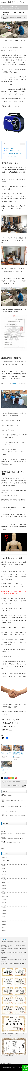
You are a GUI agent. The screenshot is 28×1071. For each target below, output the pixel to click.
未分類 (3, 893)
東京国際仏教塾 (5, 896)
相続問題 (4, 919)
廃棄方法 (19, 17)
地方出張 (4, 879)
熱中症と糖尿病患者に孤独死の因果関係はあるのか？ (11, 963)
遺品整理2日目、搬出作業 (12, 151)
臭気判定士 (4, 924)
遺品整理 (6, 18)
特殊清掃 (4, 913)
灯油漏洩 (4, 907)
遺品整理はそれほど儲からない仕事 (15, 153)
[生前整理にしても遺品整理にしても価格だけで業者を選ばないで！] (6, 748)
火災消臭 (4, 905)
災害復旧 (4, 910)
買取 (3, 927)
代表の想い (4, 871)
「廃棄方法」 (15, 383)
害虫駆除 (4, 888)
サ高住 (4, 17)
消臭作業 (4, 902)
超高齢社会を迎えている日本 (14, 156)
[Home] (2, 6)
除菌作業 (4, 933)
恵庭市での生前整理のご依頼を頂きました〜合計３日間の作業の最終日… (13, 801)
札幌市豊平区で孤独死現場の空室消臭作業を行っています (12, 829)
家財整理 (16, 17)
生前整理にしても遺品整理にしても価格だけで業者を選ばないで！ (6, 754)
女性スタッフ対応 (5, 882)
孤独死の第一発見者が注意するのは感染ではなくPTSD (12, 838)
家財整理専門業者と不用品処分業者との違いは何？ (11, 811)
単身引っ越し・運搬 (6, 877)
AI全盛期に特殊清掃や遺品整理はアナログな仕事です (11, 842)
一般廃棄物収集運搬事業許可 (10, 17)
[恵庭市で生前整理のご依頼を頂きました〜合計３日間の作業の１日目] (18, 748)
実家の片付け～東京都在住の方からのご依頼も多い (6, 769)
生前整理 (4, 916)
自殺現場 (4, 921)
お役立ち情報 (4, 857)
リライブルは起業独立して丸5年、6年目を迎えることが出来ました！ (14, 782)
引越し (3, 891)
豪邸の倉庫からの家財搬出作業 (7, 795)
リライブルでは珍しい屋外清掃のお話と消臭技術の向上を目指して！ (14, 786)
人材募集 (4, 868)
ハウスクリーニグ (5, 860)
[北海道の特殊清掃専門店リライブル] (11, 2)
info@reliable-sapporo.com (6, 1059)
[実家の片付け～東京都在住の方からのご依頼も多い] (6, 764)
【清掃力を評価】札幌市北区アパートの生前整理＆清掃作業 (13, 815)
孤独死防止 (4, 885)
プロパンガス (4, 863)
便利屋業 (4, 874)
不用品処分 (4, 865)
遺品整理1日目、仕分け (12, 148)
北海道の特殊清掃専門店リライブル (13, 1067)
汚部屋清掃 (4, 899)
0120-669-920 (4, 1060)
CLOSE (22, 144)
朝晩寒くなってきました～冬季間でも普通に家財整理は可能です (13, 806)
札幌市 (23, 17)
